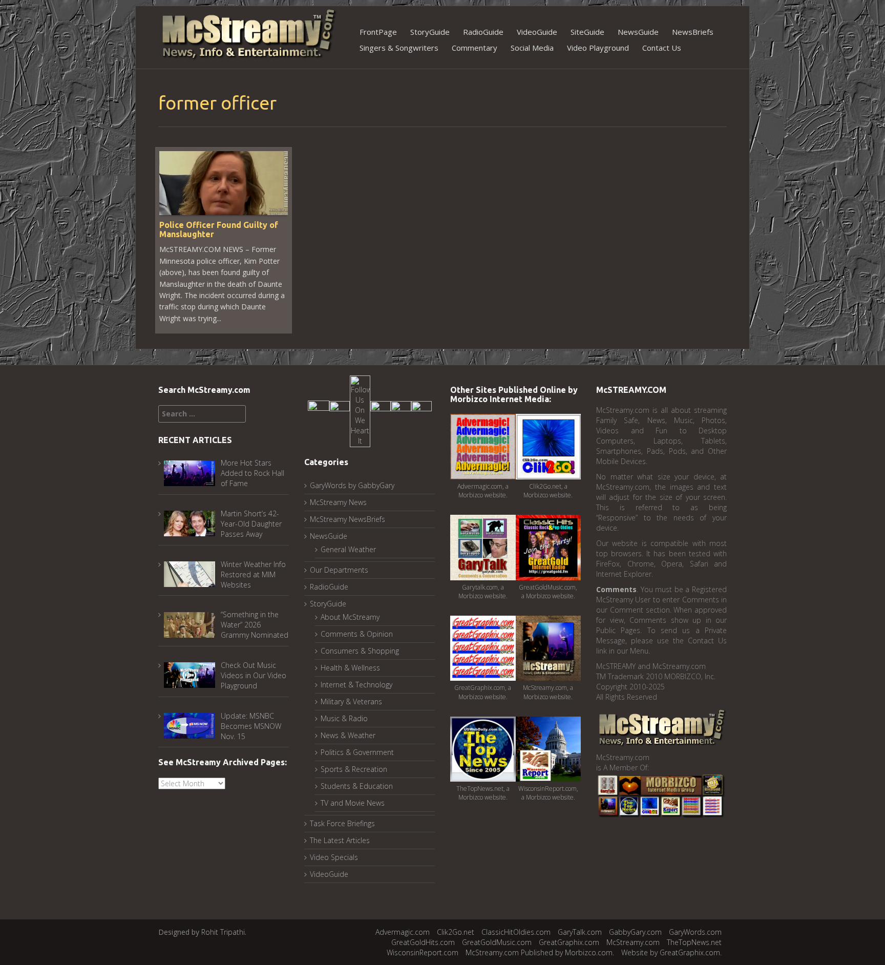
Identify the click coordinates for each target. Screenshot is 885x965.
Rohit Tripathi (223, 932)
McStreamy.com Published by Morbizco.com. (540, 952)
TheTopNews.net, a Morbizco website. (483, 793)
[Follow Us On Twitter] (339, 410)
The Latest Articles (340, 840)
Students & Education (357, 786)
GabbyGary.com (635, 932)
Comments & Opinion (357, 634)
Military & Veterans (351, 701)
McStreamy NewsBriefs (347, 519)
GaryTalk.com (580, 932)
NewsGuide (638, 32)
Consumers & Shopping (360, 651)
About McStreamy (350, 617)
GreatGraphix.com (569, 942)
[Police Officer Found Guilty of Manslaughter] (223, 182)
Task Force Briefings (342, 823)
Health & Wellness (350, 668)
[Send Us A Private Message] (421, 410)
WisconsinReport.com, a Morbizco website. (548, 793)
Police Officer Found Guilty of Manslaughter (218, 229)
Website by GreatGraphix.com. (671, 952)
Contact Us (661, 48)
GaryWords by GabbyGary (352, 485)
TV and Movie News (353, 803)
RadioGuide (483, 32)
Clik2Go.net (455, 932)
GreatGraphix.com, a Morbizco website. (482, 692)
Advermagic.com (402, 932)
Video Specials (334, 857)
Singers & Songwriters (399, 48)
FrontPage (378, 32)
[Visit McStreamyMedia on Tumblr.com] (380, 410)
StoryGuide (430, 32)
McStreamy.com (633, 942)
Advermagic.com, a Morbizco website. (483, 490)
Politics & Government (357, 752)
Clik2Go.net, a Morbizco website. (548, 490)
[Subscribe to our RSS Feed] (401, 410)
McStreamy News (338, 502)
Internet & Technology (356, 684)
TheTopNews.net (694, 942)
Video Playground (598, 48)
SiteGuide (587, 32)
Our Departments (339, 570)
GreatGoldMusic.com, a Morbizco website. (548, 591)
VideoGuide (537, 32)
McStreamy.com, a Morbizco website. (548, 692)
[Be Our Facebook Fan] (318, 410)
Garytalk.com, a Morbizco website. (483, 591)
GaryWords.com (695, 932)
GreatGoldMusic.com (497, 942)
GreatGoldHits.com (423, 942)
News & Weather (348, 735)
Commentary (474, 48)
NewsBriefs (692, 32)
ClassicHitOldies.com (516, 932)
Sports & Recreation (354, 769)
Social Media (532, 48)
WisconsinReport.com (422, 952)
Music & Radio (344, 718)
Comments (616, 589)
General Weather (348, 549)
